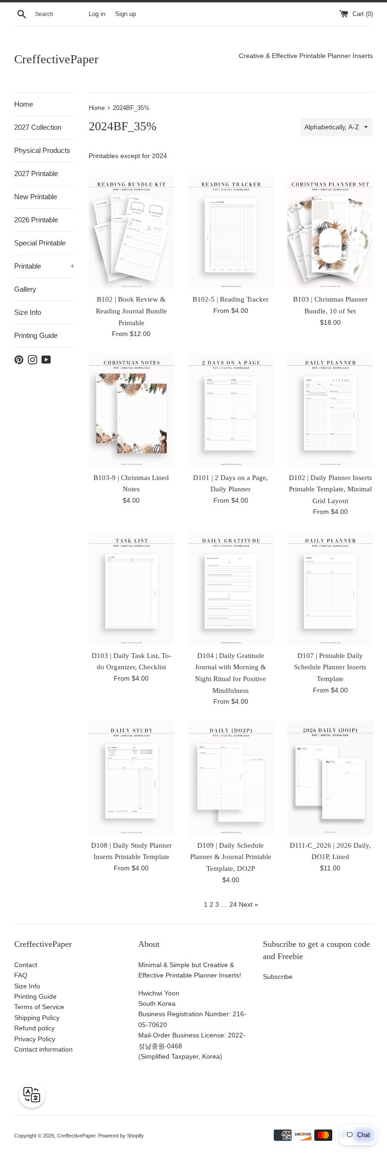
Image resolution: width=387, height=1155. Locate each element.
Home (23, 104)
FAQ (20, 975)
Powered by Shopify (121, 1135)
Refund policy (34, 1028)
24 (233, 904)
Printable (44, 266)
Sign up (125, 14)
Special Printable (40, 243)
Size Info (27, 312)
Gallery (25, 289)
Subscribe (278, 976)
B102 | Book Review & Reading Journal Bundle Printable (131, 310)
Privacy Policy (34, 1039)
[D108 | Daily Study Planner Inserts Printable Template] (131, 778)
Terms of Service (39, 1007)
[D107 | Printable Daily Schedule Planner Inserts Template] (330, 588)
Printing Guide (36, 335)
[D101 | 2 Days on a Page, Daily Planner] (231, 410)
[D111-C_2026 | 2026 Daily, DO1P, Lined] (330, 778)
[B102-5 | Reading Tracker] (231, 232)
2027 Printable (36, 173)
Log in (97, 14)
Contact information (43, 1049)
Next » (248, 904)
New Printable (35, 197)
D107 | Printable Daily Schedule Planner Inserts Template (330, 667)
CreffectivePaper (56, 59)
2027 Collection (37, 127)
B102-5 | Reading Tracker (231, 299)
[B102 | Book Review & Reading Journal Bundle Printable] (131, 232)
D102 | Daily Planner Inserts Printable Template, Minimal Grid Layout (330, 489)
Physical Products (42, 150)
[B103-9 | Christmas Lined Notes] (131, 410)
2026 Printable (36, 220)
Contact (25, 965)
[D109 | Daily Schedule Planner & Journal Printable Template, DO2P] (231, 778)
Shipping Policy (36, 1017)
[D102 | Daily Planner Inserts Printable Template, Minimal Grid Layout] (330, 410)
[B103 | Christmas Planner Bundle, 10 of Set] (330, 232)
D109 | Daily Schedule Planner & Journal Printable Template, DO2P (230, 856)
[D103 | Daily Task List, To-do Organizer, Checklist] (131, 588)
